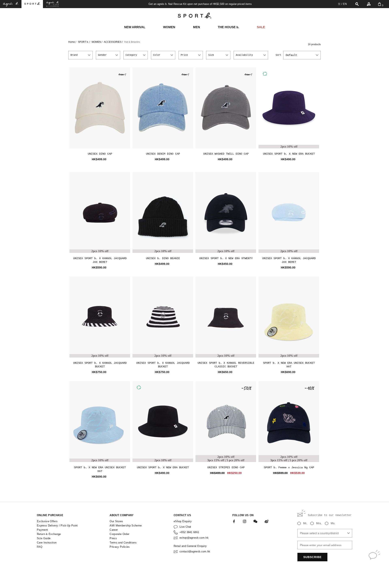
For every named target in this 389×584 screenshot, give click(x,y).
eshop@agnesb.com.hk (194, 537)
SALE (261, 27)
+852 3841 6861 (189, 532)
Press (113, 538)
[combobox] (302, 55)
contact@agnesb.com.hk (195, 551)
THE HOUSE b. (228, 27)
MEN (196, 27)
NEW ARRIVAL (134, 27)
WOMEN (169, 27)
